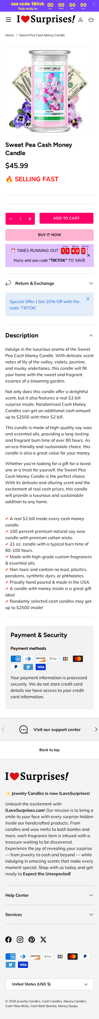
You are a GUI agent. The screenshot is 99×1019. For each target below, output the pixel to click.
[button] (91, 19)
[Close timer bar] (94, 4)
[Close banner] (88, 255)
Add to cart (66, 218)
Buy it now (49, 234)
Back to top (49, 749)
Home (9, 35)
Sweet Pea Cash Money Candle (42, 35)
